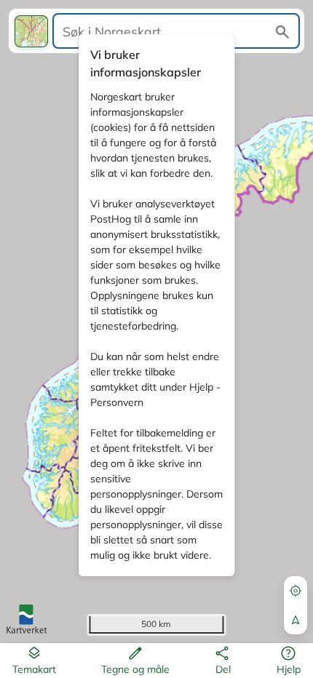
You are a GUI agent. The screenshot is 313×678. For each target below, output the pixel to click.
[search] (176, 31)
